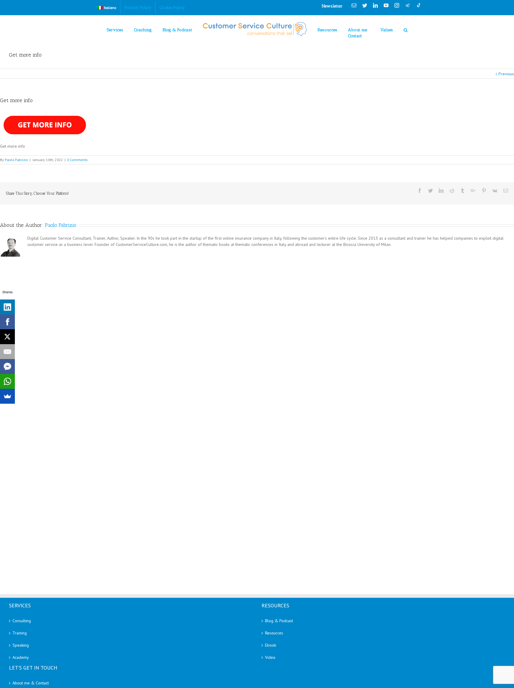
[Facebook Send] (7, 366)
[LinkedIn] (7, 306)
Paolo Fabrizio (16, 159)
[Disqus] (257, 332)
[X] (7, 336)
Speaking (20, 645)
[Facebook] (7, 321)
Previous (506, 74)
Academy (20, 657)
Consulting (21, 620)
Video (270, 657)
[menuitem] (106, 7)
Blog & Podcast (279, 620)
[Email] (7, 351)
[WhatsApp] (7, 381)
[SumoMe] (7, 396)
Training (19, 633)
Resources (274, 633)
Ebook (270, 645)
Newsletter (332, 6)
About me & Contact (30, 683)
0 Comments (77, 159)
